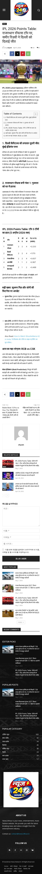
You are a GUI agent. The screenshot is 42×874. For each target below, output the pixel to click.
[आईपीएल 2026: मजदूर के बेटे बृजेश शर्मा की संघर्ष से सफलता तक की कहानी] (8, 476)
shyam (9, 48)
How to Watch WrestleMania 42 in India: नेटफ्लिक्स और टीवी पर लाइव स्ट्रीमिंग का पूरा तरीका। (22, 339)
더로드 (20, 622)
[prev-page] (3, 495)
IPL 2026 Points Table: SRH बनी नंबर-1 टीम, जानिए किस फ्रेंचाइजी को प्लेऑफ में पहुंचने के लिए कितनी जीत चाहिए (27, 463)
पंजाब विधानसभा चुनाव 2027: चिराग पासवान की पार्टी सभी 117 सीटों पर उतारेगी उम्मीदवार (27, 588)
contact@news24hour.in (20, 834)
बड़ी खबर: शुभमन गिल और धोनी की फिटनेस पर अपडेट (21, 133)
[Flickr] (21, 850)
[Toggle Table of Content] (34, 114)
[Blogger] (9, 850)
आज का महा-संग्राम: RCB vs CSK (16, 136)
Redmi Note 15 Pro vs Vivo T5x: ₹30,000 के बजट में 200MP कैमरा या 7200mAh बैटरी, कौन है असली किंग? (10, 413)
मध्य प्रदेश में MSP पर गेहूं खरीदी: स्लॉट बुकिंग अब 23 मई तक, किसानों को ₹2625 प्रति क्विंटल (27, 612)
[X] (17, 53)
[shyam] (3, 48)
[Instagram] (26, 850)
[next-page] (7, 495)
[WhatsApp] (28, 53)
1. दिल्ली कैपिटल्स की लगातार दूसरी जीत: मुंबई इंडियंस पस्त (20, 118)
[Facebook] (12, 53)
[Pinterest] (22, 53)
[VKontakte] (32, 850)
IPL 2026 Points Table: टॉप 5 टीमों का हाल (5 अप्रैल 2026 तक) (20, 129)
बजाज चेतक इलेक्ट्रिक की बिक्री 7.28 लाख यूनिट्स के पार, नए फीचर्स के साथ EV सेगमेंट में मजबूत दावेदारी (27, 575)
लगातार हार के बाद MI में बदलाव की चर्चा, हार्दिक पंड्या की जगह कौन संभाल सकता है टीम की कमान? (27, 486)
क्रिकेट (4, 24)
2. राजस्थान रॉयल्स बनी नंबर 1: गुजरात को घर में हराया (19, 124)
